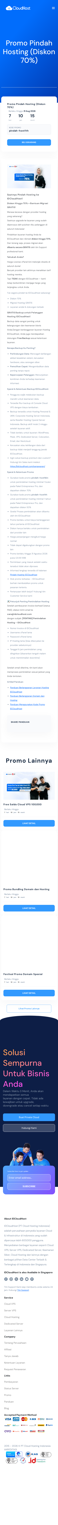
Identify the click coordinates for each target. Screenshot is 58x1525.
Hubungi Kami (29, 1128)
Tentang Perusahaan (15, 1342)
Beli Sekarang (29, 142)
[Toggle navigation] (53, 8)
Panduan (9, 1401)
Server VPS (10, 1310)
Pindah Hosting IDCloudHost (23, 574)
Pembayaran (11, 1381)
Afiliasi (7, 1349)
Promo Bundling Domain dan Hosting (26, 889)
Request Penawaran (15, 1369)
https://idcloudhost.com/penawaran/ (27, 466)
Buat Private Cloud (29, 1117)
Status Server (11, 1388)
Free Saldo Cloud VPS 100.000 (22, 804)
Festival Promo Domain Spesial (23, 974)
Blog (6, 1408)
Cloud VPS (9, 1303)
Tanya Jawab (11, 1356)
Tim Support (23, 1290)
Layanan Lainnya (13, 1330)
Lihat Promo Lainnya (29, 1008)
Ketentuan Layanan (14, 1362)
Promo (7, 1395)
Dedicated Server (13, 1323)
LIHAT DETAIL (29, 823)
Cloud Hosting (11, 1317)
